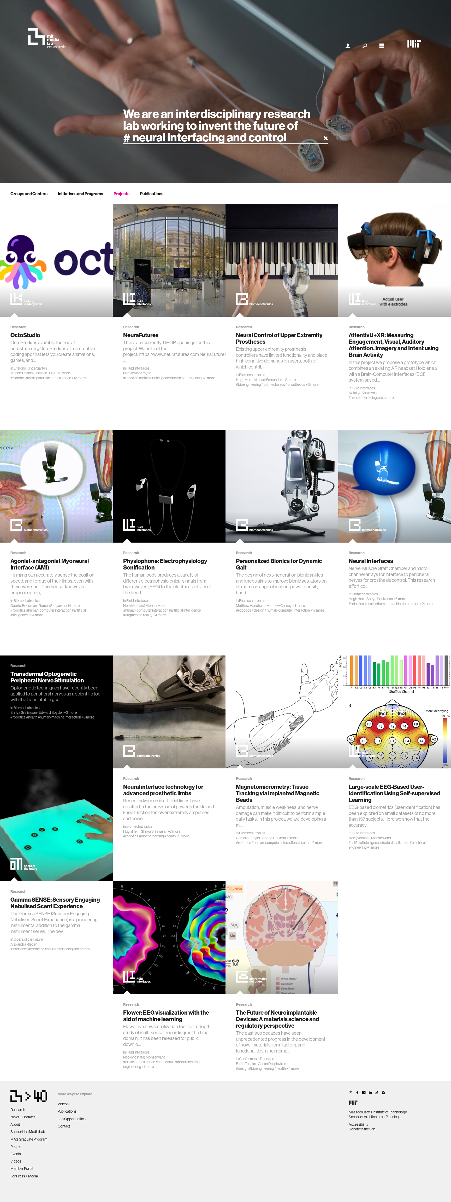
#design (32, 378)
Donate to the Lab (362, 1129)
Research (17, 1109)
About (15, 1124)
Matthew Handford (250, 605)
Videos (15, 1161)
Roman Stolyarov (52, 605)
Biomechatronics (252, 374)
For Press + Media (24, 1176)
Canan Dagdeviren (272, 1063)
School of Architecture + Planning (374, 1116)
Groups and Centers (29, 193)
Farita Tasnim (246, 1063)
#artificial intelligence (55, 378)
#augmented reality (137, 615)
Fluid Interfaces (138, 368)
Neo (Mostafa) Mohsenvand (144, 605)
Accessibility (358, 1124)
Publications (151, 193)
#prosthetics (295, 384)
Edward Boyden (51, 712)
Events (15, 1154)
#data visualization (395, 842)
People (15, 1146)
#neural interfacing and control (372, 397)
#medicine (36, 949)
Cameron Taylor (248, 838)
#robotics (18, 378)
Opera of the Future (28, 939)
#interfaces (19, 949)
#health (370, 603)
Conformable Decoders (257, 1058)
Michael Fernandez (268, 379)
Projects (121, 193)
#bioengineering (248, 384)
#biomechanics (273, 384)
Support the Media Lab (27, 1131)
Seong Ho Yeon (274, 838)
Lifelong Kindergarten (30, 368)
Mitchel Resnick (22, 373)
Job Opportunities (72, 1119)
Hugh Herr (244, 379)
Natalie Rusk (45, 373)
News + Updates (22, 1117)
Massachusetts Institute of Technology (378, 1112)
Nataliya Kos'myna (137, 373)
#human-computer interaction (48, 610)
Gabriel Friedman (23, 605)
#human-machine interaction (397, 603)
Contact (64, 1126)
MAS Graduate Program (28, 1139)
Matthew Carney (279, 605)
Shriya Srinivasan (379, 598)
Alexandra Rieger (23, 944)
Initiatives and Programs (80, 193)
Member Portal (21, 1168)
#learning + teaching (186, 378)
